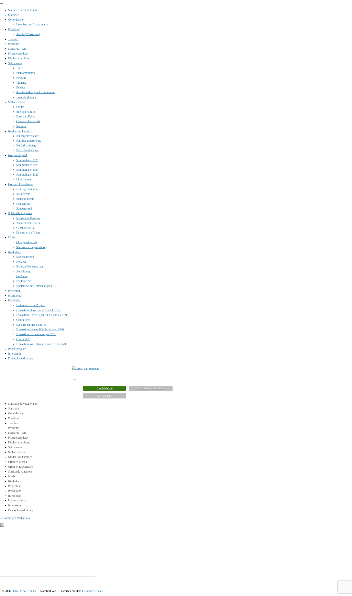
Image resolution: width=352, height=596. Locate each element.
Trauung (21, 82)
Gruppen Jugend (17, 155)
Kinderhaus (14, 252)
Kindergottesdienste (27, 136)
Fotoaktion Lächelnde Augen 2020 (36, 334)
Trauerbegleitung (26, 97)
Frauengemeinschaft (27, 189)
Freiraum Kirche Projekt (30, 305)
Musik (11, 237)
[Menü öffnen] (74, 379)
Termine (13, 39)
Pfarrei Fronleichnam (23, 591)
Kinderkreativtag (26, 145)
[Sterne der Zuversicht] (47, 575)
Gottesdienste (15, 19)
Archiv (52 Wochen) (28, 34)
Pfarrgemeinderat (18, 53)
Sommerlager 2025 (27, 164)
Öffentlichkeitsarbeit (28, 121)
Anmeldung (23, 271)
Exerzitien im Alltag (28, 232)
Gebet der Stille (25, 227)
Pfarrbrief (14, 29)
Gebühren (22, 276)
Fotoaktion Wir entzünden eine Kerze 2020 (41, 344)
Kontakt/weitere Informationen (34, 285)
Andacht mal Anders (28, 223)
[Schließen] (1, 3)
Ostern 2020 (23, 339)
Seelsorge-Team (17, 48)
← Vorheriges (8, 518)
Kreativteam (23, 193)
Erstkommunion (25, 72)
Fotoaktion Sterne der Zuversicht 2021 (38, 310)
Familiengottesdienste (28, 140)
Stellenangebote (25, 256)
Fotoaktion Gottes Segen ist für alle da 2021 (41, 315)
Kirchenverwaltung (19, 58)
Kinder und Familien (20, 131)
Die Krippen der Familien (31, 324)
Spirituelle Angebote (20, 213)
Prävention (14, 290)
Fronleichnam (105, 388)
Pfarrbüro (13, 43)
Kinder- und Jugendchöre (30, 247)
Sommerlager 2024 (27, 169)
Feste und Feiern (25, 116)
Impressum (14, 353)
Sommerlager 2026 (27, 160)
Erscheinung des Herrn (151, 388)
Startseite (13, 14)
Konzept (21, 261)
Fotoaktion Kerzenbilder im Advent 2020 (40, 329)
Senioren (21, 126)
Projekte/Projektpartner (29, 266)
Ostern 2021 (23, 319)
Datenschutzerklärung (20, 358)
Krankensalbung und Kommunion (35, 92)
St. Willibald (104, 395)
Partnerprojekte (17, 348)
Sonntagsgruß (24, 208)
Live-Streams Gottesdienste (32, 24)
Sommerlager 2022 (27, 174)
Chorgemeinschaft (26, 242)
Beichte (20, 87)
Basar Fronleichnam (27, 150)
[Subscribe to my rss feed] (1, 583)
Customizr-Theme (92, 591)
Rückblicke (14, 300)
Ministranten (23, 179)
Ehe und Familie (25, 111)
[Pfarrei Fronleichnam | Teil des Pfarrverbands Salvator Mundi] (85, 368)
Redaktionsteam (25, 198)
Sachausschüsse (17, 102)
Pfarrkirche (14, 295)
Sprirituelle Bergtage (28, 218)
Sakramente (15, 63)
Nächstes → (23, 518)
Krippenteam (23, 203)
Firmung (21, 77)
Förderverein (23, 281)
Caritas (20, 106)
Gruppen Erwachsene (20, 184)
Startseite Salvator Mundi (22, 10)
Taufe (19, 68)
